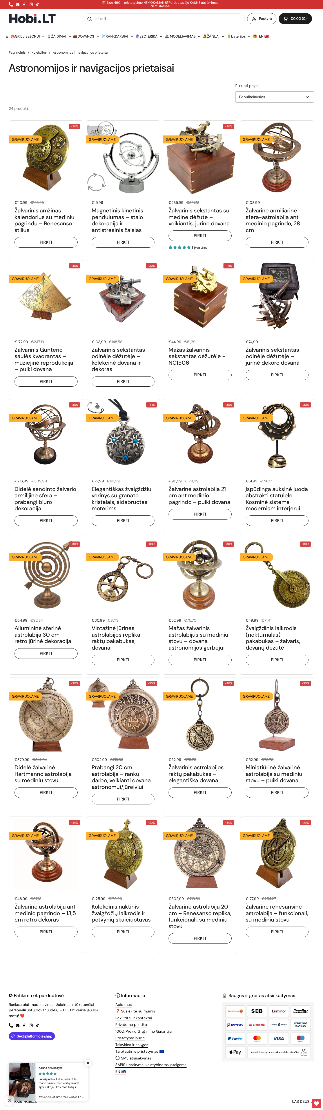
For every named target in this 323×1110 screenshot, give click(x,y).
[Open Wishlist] (316, 1103)
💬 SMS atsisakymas (133, 1058)
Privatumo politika (131, 1024)
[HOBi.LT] (32, 18)
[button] (295, 18)
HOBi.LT (30, 1101)
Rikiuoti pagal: (247, 85)
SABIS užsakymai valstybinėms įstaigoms (151, 1064)
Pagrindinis (17, 52)
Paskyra (265, 18)
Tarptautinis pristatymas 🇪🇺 (139, 1051)
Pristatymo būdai (130, 1038)
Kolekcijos (39, 52)
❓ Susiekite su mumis (135, 1011)
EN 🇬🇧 (120, 1071)
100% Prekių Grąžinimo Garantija (143, 1031)
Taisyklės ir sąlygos (131, 1044)
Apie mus (123, 1004)
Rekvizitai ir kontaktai (133, 1018)
